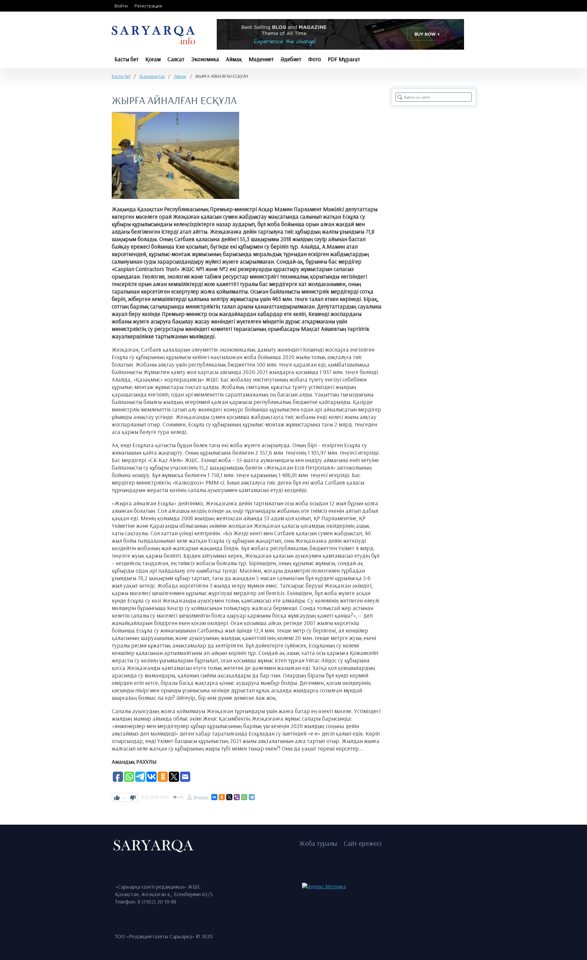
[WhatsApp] (244, 797)
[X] (229, 797)
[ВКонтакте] (214, 797)
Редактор (201, 797)
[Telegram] (252, 797)
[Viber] (237, 797)
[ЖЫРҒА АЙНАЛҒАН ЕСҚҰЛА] (175, 155)
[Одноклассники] (222, 797)
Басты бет (121, 76)
